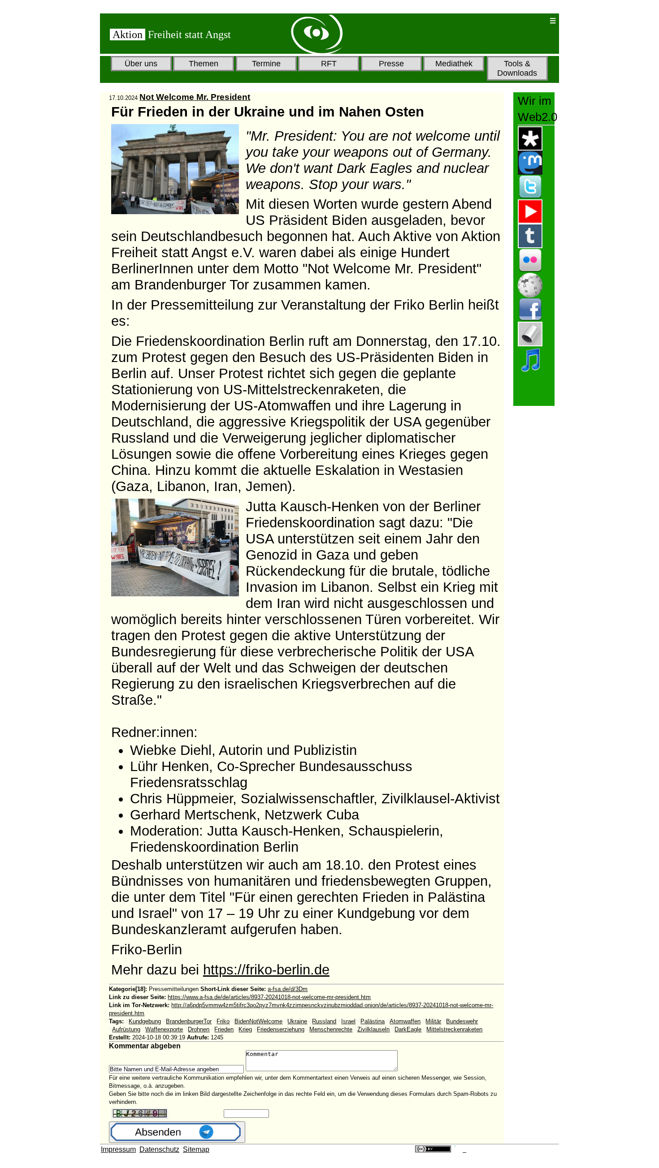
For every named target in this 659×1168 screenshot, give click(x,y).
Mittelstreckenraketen (454, 1029)
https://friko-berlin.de (266, 970)
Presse (391, 63)
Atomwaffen (405, 1021)
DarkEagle (408, 1029)
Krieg (245, 1029)
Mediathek (454, 63)
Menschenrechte (330, 1029)
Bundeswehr (462, 1021)
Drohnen (198, 1029)
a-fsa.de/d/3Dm (288, 989)
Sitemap (196, 1149)
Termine (266, 63)
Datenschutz (159, 1149)
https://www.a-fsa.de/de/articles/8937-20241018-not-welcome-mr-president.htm (269, 997)
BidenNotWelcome (258, 1021)
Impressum (118, 1149)
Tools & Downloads (517, 68)
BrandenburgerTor (189, 1021)
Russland (324, 1021)
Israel (348, 1021)
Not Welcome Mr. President (194, 97)
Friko (223, 1021)
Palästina (372, 1021)
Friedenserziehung (280, 1029)
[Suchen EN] (513, 20)
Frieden (224, 1029)
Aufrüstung (126, 1029)
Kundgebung (145, 1021)
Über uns (141, 63)
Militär (433, 1021)
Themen (203, 63)
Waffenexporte (164, 1029)
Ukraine (297, 1021)
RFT (329, 63)
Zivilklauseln (373, 1029)
